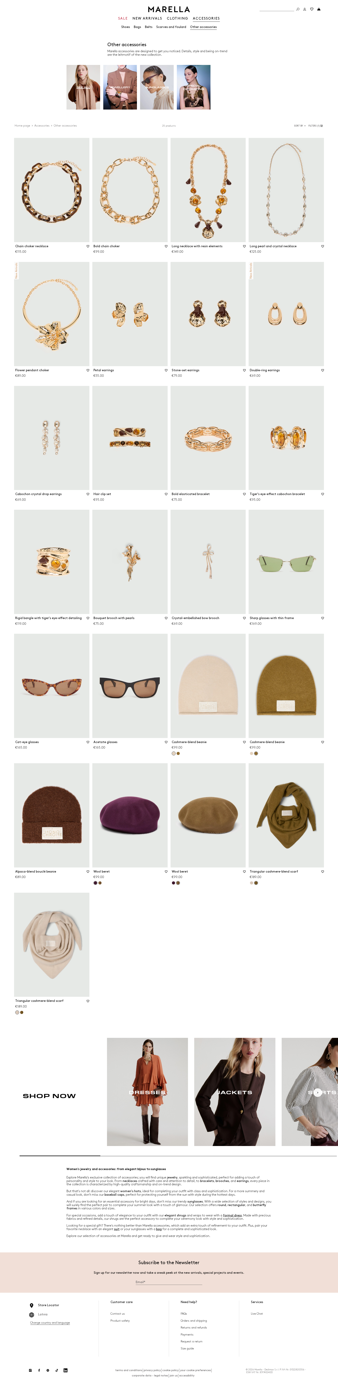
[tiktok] (57, 1370)
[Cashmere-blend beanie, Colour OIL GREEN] (178, 753)
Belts (148, 27)
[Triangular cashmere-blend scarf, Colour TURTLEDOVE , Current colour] (17, 1012)
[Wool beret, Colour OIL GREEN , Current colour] (178, 882)
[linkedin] (65, 1370)
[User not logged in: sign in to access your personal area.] (305, 9)
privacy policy (152, 1370)
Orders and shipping (194, 1320)
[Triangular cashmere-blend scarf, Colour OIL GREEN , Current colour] (256, 882)
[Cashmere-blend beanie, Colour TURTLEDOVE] (251, 753)
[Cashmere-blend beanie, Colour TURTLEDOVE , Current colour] (173, 753)
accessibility (186, 1375)
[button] (316, 125)
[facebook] (39, 1370)
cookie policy (170, 1370)
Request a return (191, 1341)
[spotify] (48, 1370)
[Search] (298, 9)
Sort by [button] (298, 126)
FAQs (184, 1313)
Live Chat (257, 1313)
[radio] (83, 87)
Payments (187, 1334)
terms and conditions (128, 1370)
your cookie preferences (195, 1370)
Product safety (120, 1320)
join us (174, 1375)
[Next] (318, 1093)
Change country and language (50, 1322)
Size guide (187, 1348)
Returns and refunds (194, 1327)
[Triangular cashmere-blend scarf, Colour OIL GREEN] (21, 1012)
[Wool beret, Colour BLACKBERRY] (173, 882)
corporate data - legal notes (150, 1375)
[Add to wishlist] (88, 248)
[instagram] (30, 1370)
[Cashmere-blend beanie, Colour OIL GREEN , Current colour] (256, 753)
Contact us (118, 1313)
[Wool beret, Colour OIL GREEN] (100, 882)
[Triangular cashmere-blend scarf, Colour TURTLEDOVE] (251, 882)
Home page (22, 125)
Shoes (125, 27)
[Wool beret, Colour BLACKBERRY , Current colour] (95, 882)
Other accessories (203, 27)
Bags (137, 27)
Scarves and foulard (171, 27)
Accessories (41, 125)
